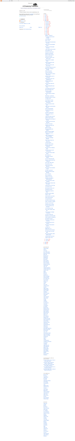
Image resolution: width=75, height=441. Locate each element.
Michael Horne (46, 307)
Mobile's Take (46, 313)
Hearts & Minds (46, 290)
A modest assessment (48, 123)
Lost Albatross (46, 305)
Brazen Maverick (46, 261)
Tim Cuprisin (46, 342)
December (47, 21)
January (47, 240)
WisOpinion (45, 354)
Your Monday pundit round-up (50, 88)
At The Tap (45, 250)
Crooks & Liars (46, 270)
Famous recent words (48, 56)
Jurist (44, 384)
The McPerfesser (46, 340)
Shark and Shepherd (47, 334)
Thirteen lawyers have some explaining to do (29, 12)
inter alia (45, 396)
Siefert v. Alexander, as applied (50, 201)
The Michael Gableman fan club (50, 67)
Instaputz (45, 417)
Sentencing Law (46, 386)
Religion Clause (46, 385)
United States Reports (47, 380)
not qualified (31, 14)
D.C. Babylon (46, 410)
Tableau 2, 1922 (47, 194)
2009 (45, 20)
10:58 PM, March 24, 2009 (24, 23)
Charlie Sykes (46, 265)
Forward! (45, 282)
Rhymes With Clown (47, 329)
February (47, 239)
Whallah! (45, 352)
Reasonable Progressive (47, 328)
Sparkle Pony (46, 428)
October (47, 24)
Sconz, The (45, 331)
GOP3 (45, 283)
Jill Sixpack (45, 301)
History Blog (45, 294)
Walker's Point (46, 347)
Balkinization (46, 390)
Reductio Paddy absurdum (49, 54)
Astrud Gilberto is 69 (48, 50)
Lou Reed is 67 (47, 227)
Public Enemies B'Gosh (49, 197)
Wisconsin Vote (46, 353)
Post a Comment (22, 25)
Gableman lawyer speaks (49, 117)
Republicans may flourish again (50, 215)
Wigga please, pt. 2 (48, 228)
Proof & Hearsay (46, 397)
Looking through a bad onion (49, 236)
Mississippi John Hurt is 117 (49, 188)
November (47, 23)
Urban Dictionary (46, 433)
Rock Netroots (46, 330)
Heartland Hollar (46, 289)
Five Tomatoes (46, 279)
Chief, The (45, 266)
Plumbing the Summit (48, 189)
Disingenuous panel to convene (50, 97)
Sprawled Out (46, 336)
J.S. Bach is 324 (48, 98)
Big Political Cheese (47, 253)
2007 (45, 243)
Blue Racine (45, 259)
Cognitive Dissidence (47, 267)
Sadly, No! (45, 427)
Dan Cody (45, 273)
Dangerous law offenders (49, 53)
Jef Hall (45, 299)
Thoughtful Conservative (47, 341)
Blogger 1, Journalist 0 (48, 35)
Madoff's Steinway (48, 127)
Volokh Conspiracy (46, 391)
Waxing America (46, 351)
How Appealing (46, 383)
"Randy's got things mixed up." (50, 116)
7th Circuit (45, 379)
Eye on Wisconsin (46, 278)
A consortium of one (48, 186)
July (46, 28)
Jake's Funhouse (46, 296)
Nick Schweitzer (46, 316)
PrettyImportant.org (47, 324)
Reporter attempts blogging (49, 131)
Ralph (44, 426)
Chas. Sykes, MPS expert (49, 162)
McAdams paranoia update (49, 193)
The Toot (45, 432)
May (46, 31)
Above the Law (46, 395)
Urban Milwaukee (46, 346)
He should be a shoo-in (49, 218)
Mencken (45, 421)
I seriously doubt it (48, 142)
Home (31, 27)
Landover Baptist (46, 420)
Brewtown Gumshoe (47, 264)
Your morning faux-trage (49, 208)
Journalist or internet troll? (49, 112)
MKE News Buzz (46, 312)
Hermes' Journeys (46, 293)
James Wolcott (46, 434)
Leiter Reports (46, 389)
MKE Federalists (46, 311)
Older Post (40, 27)
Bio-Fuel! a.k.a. (46, 255)
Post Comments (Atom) (27, 29)
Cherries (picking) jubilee (49, 108)
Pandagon (45, 422)
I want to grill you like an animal (50, 49)
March (47, 34)
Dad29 (45, 271)
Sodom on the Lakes (47, 335)
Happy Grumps (46, 288)
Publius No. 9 (46, 325)
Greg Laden (45, 284)
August (47, 27)
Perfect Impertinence (47, 319)
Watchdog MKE (46, 348)
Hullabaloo (45, 415)
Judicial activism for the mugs (50, 185)
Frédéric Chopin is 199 (48, 237)
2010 (45, 19)
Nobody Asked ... (46, 317)
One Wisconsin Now (47, 318)
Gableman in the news (48, 176)
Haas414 (45, 287)
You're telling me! (48, 39)
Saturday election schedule (49, 204)
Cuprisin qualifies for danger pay (50, 217)
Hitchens (45, 414)
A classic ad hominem (48, 72)
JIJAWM (45, 300)
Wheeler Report (46, 398)
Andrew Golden (46, 248)
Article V (45, 249)
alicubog (45, 404)
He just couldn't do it (48, 175)
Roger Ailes (45, 403)
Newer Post (21, 27)
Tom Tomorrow (46, 431)
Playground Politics (47, 322)
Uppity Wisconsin (46, 345)
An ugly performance (48, 198)
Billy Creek (45, 254)
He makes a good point (49, 170)
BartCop (45, 405)
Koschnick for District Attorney (50, 200)
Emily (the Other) (46, 277)
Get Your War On (46, 411)
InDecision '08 (46, 416)
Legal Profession (46, 392)
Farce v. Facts (47, 40)
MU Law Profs (46, 374)
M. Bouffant (45, 306)
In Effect (45, 295)
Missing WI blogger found (49, 89)
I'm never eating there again (49, 158)
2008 (45, 242)
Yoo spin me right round (49, 214)
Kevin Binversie (46, 302)
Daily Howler (45, 409)
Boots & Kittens (46, 260)
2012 (45, 16)
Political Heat (46, 323)
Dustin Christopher (46, 276)
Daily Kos (45, 272)
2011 (45, 17)
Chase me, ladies (46, 408)
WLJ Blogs (45, 378)
